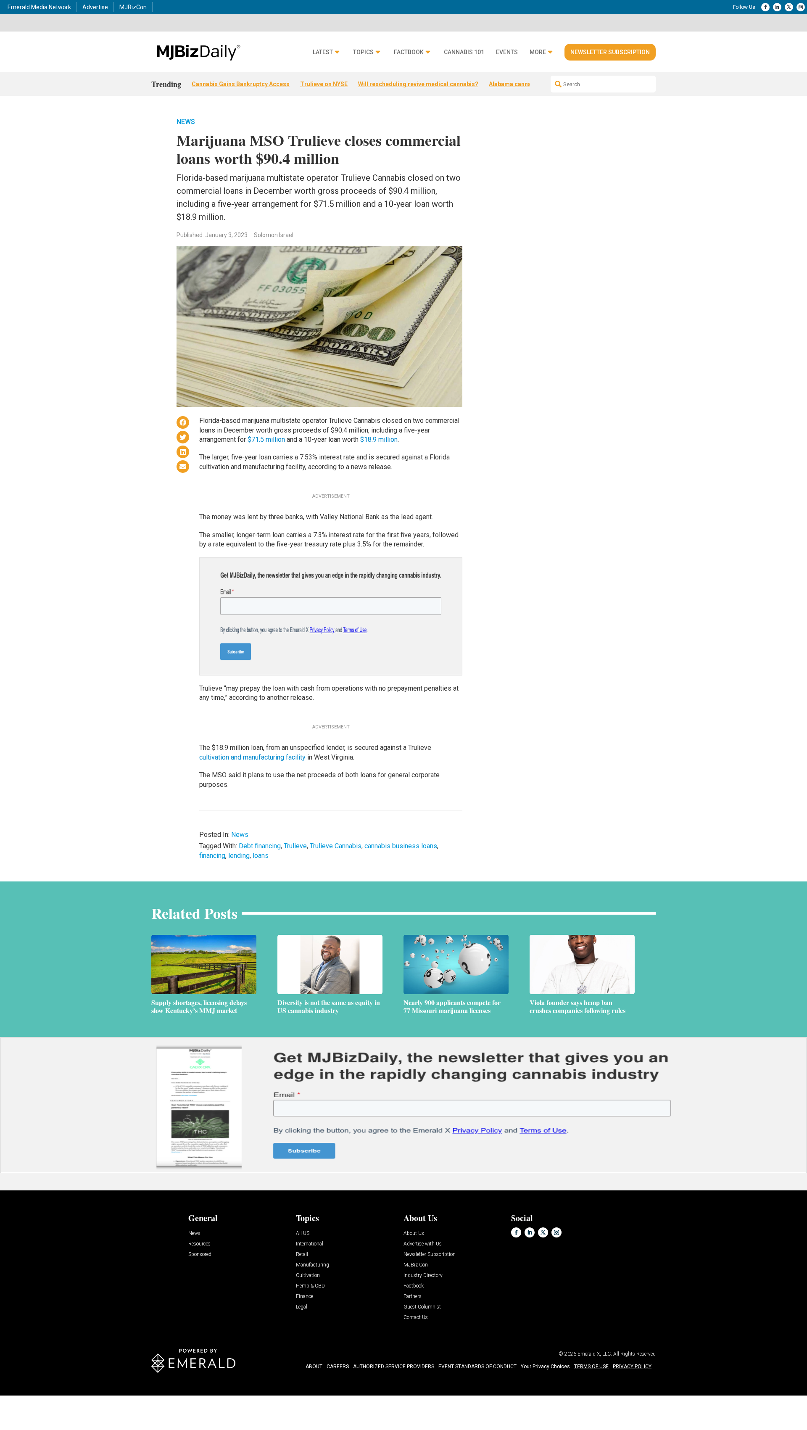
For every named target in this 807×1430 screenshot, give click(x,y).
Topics (363, 52)
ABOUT (314, 1366)
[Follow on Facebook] (765, 7)
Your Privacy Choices (545, 1366)
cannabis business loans (400, 846)
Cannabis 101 (464, 52)
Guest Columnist (422, 1307)
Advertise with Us (423, 1244)
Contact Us (416, 1317)
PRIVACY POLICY (632, 1366)
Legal (301, 1307)
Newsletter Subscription (610, 52)
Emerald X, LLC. (595, 1354)
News (186, 122)
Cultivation (308, 1275)
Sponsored (199, 1254)
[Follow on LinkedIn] (777, 7)
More (538, 52)
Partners (413, 1296)
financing (212, 856)
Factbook (409, 52)
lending (239, 856)
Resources (199, 1244)
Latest (323, 52)
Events (507, 52)
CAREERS (338, 1366)
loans (261, 856)
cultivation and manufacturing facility (252, 757)
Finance (304, 1296)
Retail (302, 1254)
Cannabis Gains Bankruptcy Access (241, 84)
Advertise (95, 7)
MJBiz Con (416, 1265)
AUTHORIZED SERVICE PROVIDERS (393, 1366)
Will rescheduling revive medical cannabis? (418, 84)
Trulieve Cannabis (335, 846)
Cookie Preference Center (85, 1397)
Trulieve (295, 846)
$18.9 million (379, 439)
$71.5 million (266, 439)
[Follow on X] (789, 7)
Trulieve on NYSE (324, 84)
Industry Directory (423, 1275)
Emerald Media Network (39, 7)
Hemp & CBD (310, 1286)
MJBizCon (133, 7)
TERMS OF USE (591, 1366)
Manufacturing (312, 1265)
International (309, 1244)
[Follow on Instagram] (800, 7)
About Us (414, 1233)
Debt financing (260, 846)
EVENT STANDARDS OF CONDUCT (477, 1366)
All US (302, 1233)
